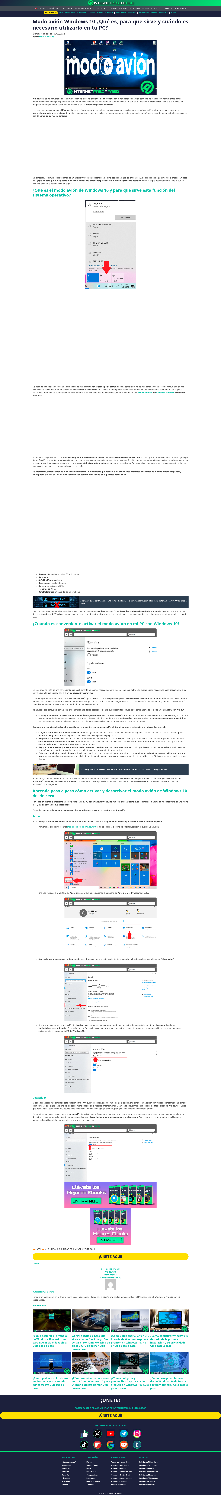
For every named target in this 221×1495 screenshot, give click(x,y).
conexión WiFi (145, 392)
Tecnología (50, 8)
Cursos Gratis (165, 8)
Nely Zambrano (46, 37)
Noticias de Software (147, 1485)
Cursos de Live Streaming (121, 1478)
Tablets (154, 13)
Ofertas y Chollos (93, 1481)
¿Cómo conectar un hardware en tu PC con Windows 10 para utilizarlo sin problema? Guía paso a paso (91, 1383)
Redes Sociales (68, 8)
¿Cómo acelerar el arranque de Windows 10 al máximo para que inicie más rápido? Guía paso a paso (50, 1340)
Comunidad (66, 1465)
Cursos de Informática (120, 1465)
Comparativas (92, 1475)
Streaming (145, 8)
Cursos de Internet (118, 1468)
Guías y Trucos (92, 1465)
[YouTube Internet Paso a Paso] (110, 1433)
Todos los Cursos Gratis (120, 1462)
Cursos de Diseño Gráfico (121, 1475)
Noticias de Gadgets (147, 1481)
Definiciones (110, 1275)
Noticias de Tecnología (148, 1465)
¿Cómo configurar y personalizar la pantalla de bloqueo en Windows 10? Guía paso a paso (130, 1383)
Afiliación (65, 1472)
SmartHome (109, 13)
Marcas (89, 1462)
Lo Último (41, 8)
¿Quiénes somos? (69, 1462)
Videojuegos (97, 8)
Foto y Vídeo (70, 13)
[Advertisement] (110, 136)
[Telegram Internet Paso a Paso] (123, 1433)
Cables (173, 13)
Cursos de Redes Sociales (121, 1472)
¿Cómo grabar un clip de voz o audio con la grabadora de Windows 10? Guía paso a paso (51, 1383)
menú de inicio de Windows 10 (82, 827)
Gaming (100, 13)
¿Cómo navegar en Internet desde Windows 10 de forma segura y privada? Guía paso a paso (169, 1383)
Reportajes (154, 8)
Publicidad (66, 1468)
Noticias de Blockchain (148, 1475)
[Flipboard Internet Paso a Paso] (97, 1444)
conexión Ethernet (165, 392)
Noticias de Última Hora (148, 1462)
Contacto (65, 1475)
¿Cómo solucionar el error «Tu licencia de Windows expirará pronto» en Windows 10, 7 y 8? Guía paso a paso (130, 1340)
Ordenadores (121, 13)
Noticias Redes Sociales (148, 1472)
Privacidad (66, 1478)
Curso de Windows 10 (110, 1278)
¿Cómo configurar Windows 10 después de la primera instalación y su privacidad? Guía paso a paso (169, 1340)
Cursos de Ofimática (119, 1481)
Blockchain (123, 8)
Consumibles (163, 13)
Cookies (65, 1485)
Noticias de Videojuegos (148, 1478)
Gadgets (106, 8)
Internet (59, 8)
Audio (61, 13)
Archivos (90, 1485)
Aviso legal (66, 1481)
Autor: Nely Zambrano (43, 1291)
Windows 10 (110, 1272)
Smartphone (81, 13)
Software (114, 8)
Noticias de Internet (146, 1468)
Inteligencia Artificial (83, 8)
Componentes (144, 13)
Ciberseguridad (134, 8)
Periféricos (132, 13)
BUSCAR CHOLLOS (51, 13)
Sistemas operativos (111, 1269)
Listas (88, 1468)
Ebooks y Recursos (118, 1485)
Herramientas (178, 8)
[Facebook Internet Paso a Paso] (84, 1433)
